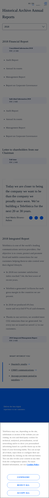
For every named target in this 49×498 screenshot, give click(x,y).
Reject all (23, 485)
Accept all (23, 493)
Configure (23, 477)
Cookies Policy (33, 464)
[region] (24, 460)
